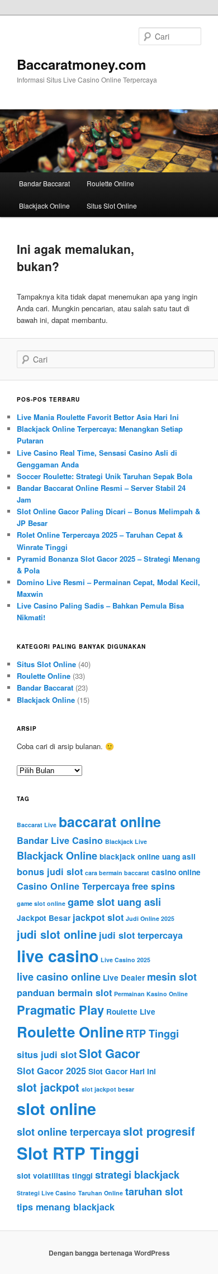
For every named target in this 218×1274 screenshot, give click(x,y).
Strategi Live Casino (46, 1193)
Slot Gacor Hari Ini (122, 1071)
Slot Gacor (109, 1053)
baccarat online (110, 822)
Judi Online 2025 (150, 918)
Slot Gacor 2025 (51, 1070)
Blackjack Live (126, 841)
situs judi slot (47, 1054)
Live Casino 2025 (125, 960)
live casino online (59, 976)
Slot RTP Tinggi (78, 1153)
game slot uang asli (114, 902)
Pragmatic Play (60, 1010)
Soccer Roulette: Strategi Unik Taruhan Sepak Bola (104, 476)
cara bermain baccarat (117, 872)
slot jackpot (48, 1087)
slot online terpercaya (69, 1132)
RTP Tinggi (152, 1033)
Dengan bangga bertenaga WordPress (109, 1253)
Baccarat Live (36, 825)
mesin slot (172, 976)
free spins (153, 886)
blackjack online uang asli (147, 856)
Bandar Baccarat (44, 183)
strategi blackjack (137, 1174)
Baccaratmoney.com (81, 64)
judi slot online (57, 934)
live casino (57, 955)
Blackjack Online (44, 205)
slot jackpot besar (108, 1089)
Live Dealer (124, 977)
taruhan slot (154, 1191)
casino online (176, 872)
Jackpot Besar (43, 918)
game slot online (41, 903)
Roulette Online (110, 183)
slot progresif (159, 1131)
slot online (56, 1108)
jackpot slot (98, 917)
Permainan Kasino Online (151, 994)
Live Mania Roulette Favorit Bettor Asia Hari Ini (98, 417)
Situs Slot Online (112, 205)
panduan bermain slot (64, 992)
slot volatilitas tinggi (55, 1175)
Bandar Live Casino (60, 840)
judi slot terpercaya (141, 935)
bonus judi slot (50, 871)
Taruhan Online (100, 1193)
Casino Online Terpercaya (73, 886)
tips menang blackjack (66, 1206)
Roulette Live (130, 1011)
